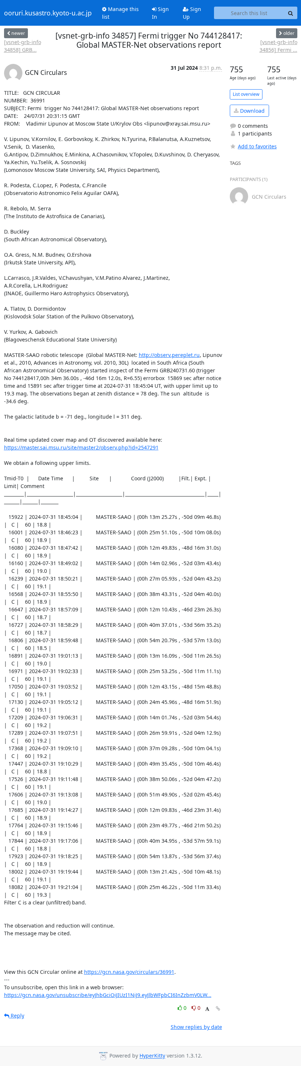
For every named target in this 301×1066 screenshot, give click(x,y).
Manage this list (120, 13)
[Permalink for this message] (218, 1008)
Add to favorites (257, 146)
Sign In (160, 13)
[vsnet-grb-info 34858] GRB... (22, 46)
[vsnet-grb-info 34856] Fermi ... (278, 46)
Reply (16, 1015)
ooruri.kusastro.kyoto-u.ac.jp (48, 12)
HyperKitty (152, 1055)
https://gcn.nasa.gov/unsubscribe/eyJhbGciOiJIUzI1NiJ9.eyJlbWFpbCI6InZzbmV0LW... (107, 994)
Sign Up (192, 13)
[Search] (290, 13)
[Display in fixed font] (207, 1009)
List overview (246, 94)
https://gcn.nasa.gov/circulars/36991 (129, 971)
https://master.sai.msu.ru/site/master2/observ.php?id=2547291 (81, 447)
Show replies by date (196, 1026)
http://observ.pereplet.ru (169, 354)
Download (252, 110)
